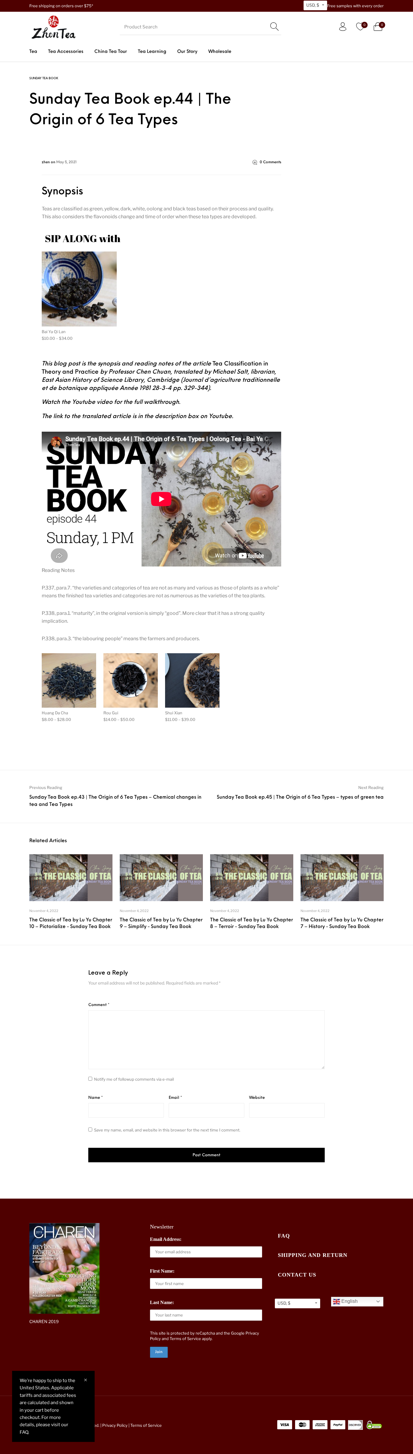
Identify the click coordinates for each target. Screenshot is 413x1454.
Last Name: (162, 1302)
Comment (98, 1005)
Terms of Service (185, 1338)
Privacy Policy (115, 1425)
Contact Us (297, 1275)
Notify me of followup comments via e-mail (134, 1079)
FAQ (284, 1236)
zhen (46, 162)
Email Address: (165, 1239)
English (349, 1301)
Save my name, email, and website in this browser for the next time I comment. (167, 1130)
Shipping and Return (312, 1255)
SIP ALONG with (83, 238)
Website (257, 1098)
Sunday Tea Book (43, 78)
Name (95, 1098)
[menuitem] (33, 52)
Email (175, 1098)
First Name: (162, 1271)
